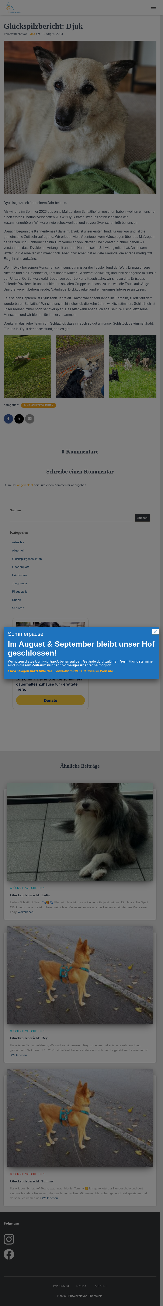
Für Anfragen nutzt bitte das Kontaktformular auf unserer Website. (61, 671)
